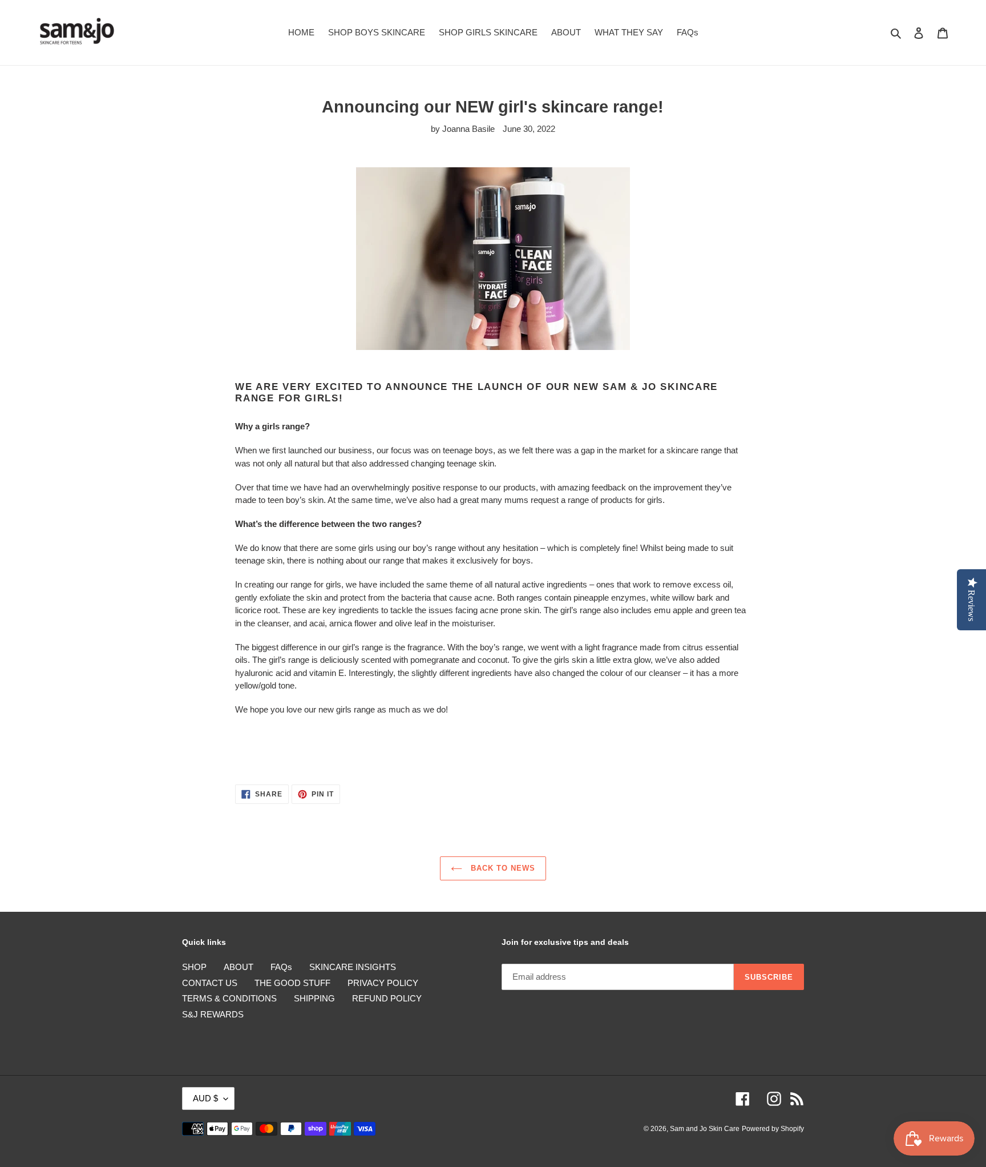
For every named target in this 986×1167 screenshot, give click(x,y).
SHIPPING (314, 998)
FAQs (281, 967)
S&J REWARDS (213, 1014)
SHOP (194, 967)
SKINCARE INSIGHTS (352, 967)
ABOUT (238, 967)
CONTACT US (209, 983)
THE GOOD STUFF (292, 983)
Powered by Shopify (773, 1129)
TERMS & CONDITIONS (229, 998)
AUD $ (205, 1098)
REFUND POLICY (387, 998)
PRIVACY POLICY (382, 983)
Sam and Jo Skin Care (705, 1129)
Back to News (502, 868)
